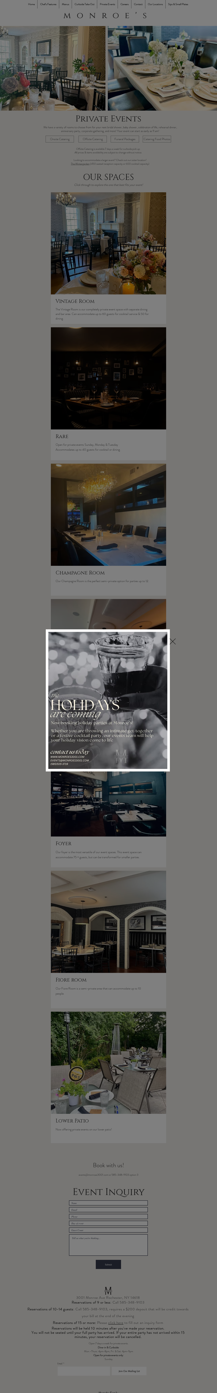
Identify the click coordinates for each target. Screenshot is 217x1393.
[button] (173, 641)
